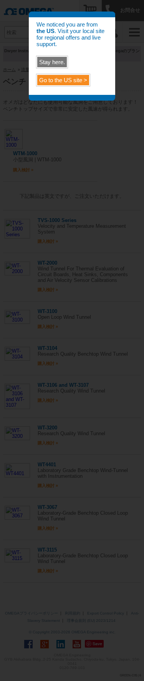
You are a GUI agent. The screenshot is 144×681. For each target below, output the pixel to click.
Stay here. (52, 62)
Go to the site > (63, 80)
